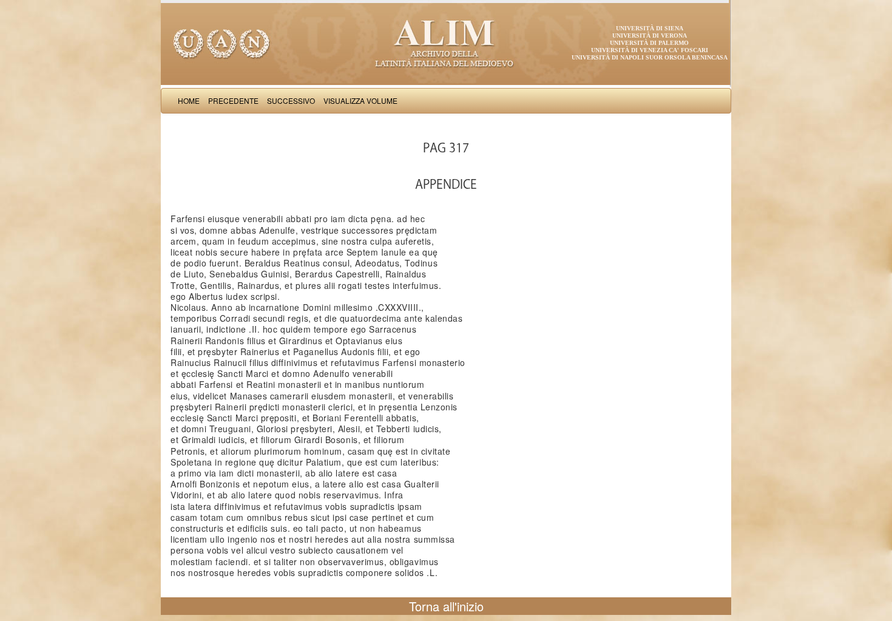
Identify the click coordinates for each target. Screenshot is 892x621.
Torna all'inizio (446, 606)
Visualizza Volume (360, 100)
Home (189, 100)
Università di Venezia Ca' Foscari (649, 50)
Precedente (233, 100)
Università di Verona (649, 35)
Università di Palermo (649, 42)
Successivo (291, 100)
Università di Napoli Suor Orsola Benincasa (650, 57)
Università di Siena (649, 28)
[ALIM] (446, 42)
